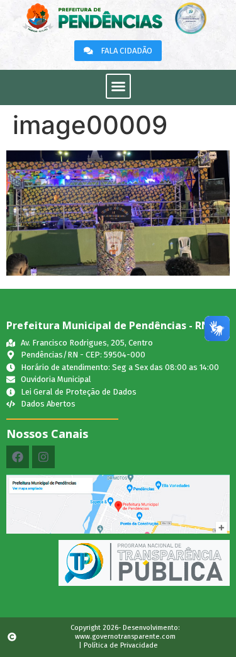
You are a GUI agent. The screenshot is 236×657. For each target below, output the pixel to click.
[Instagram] (43, 457)
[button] (118, 86)
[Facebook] (17, 457)
